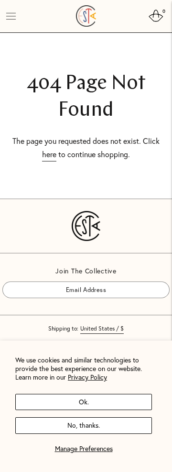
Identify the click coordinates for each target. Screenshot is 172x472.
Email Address (29, 281)
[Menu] (11, 16)
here (49, 154)
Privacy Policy (87, 377)
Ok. (84, 401)
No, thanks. (83, 425)
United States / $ (102, 328)
